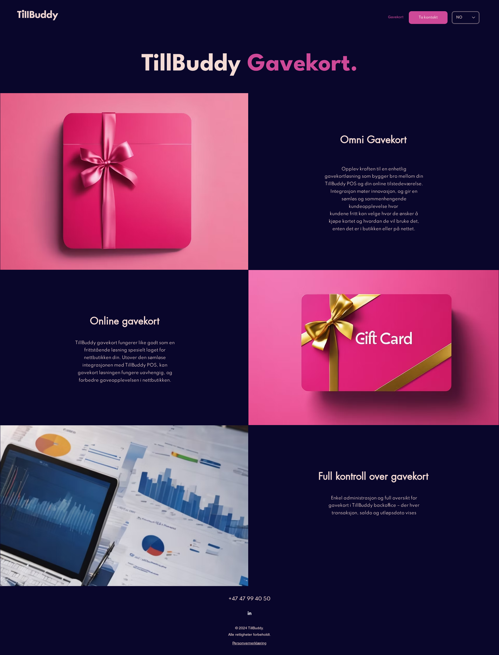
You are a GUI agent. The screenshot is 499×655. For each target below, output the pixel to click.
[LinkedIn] (249, 613)
